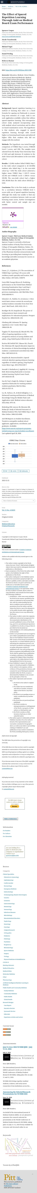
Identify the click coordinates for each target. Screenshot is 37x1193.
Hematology (7, 906)
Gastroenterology (9, 903)
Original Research (8, 526)
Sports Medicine (9, 950)
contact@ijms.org (7, 768)
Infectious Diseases (9, 912)
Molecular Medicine (9, 974)
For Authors (6, 833)
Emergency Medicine (10, 889)
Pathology (7, 939)
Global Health (8, 999)
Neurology (7, 924)
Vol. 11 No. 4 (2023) (21, 6)
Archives (10, 6)
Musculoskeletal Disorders (12, 918)
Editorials (7, 1014)
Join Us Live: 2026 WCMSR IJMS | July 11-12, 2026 (17, 1048)
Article (14, 471)
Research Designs (8, 1002)
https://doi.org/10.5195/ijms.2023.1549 (18, 70)
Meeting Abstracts (8, 965)
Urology (6, 956)
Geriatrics (7, 901)
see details (13, 227)
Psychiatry (7, 942)
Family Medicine (9, 991)
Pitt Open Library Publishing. (11, 1185)
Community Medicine (10, 993)
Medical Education (8, 524)
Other (5, 977)
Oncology (7, 927)
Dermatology (8, 886)
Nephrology (7, 921)
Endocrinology (8, 892)
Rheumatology (8, 947)
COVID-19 (6, 962)
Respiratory (7, 945)
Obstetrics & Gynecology (11, 877)
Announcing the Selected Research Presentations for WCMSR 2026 (16, 1093)
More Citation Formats (10, 501)
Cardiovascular (8, 883)
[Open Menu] (2, 2)
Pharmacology (7, 980)
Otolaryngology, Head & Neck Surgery (15, 895)
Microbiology (8, 915)
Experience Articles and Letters (13, 1017)
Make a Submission (10, 819)
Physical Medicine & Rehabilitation (14, 959)
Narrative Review (9, 1008)
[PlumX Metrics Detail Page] (13, 214)
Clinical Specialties (8, 874)
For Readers (6, 830)
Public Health (8, 996)
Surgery (6, 953)
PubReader (24, 471)
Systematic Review (9, 1011)
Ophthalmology (8, 880)
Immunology (8, 909)
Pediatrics (7, 936)
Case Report (7, 1005)
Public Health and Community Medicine (15, 988)
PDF (6, 471)
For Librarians (7, 836)
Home (4, 6)
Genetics (6, 898)
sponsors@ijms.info (12, 855)
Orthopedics (7, 933)
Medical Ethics (7, 971)
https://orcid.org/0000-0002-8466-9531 (11, 36)
